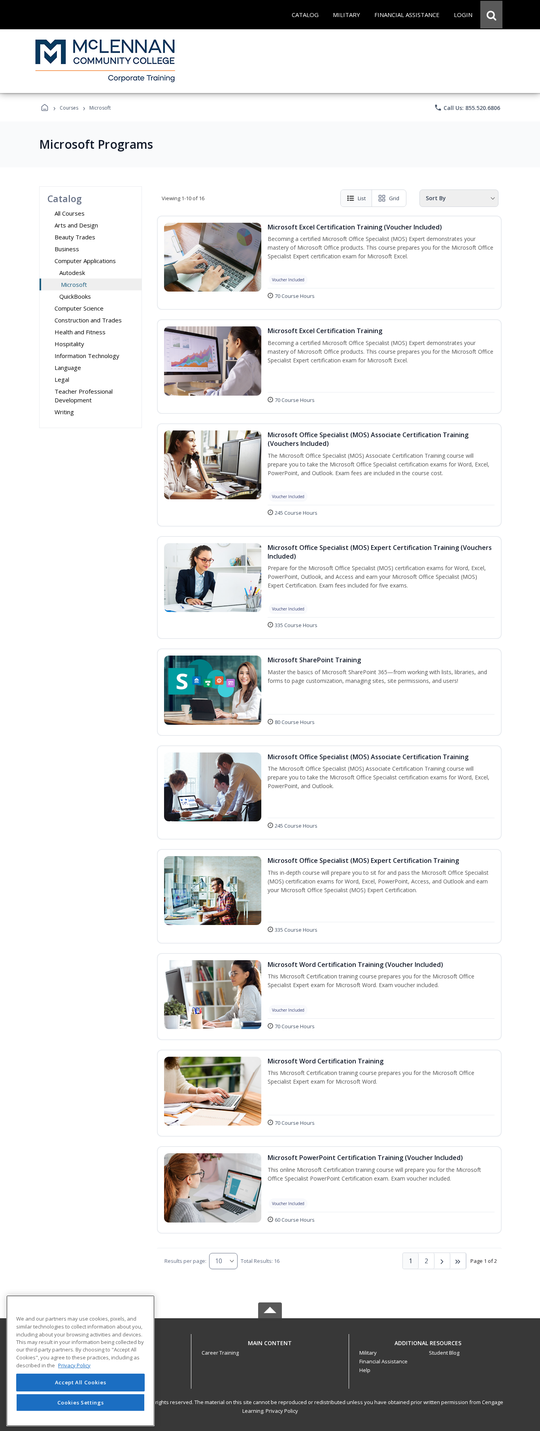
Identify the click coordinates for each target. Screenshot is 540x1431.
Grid (394, 198)
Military (368, 1352)
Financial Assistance (383, 1361)
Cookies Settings (80, 1402)
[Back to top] (270, 1347)
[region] (80, 1360)
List (362, 198)
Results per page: (185, 1260)
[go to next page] (442, 1261)
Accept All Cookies (80, 1382)
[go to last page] (458, 1261)
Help (364, 1370)
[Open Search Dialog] (491, 14)
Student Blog (444, 1352)
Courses (69, 107)
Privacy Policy (282, 1410)
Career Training (220, 1352)
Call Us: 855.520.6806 (467, 108)
